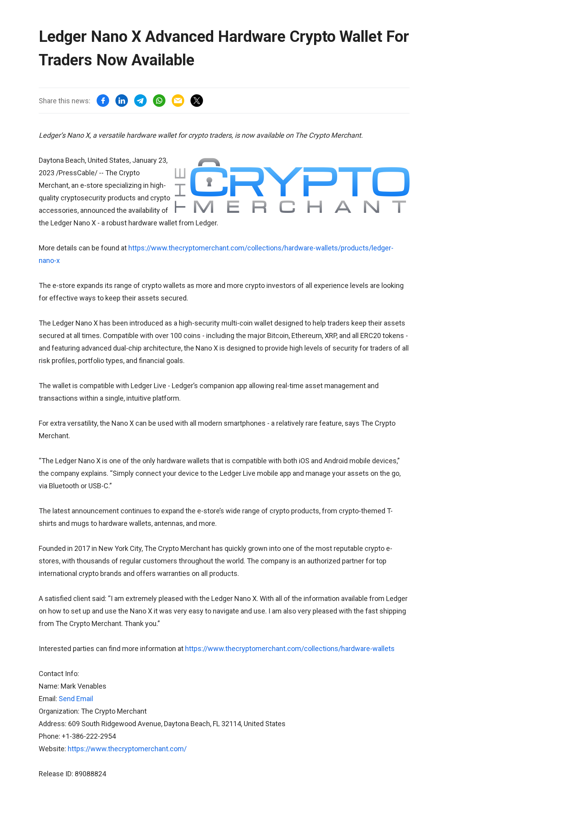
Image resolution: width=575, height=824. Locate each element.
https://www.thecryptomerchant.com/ (127, 749)
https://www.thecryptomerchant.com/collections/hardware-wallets (290, 648)
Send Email (76, 698)
